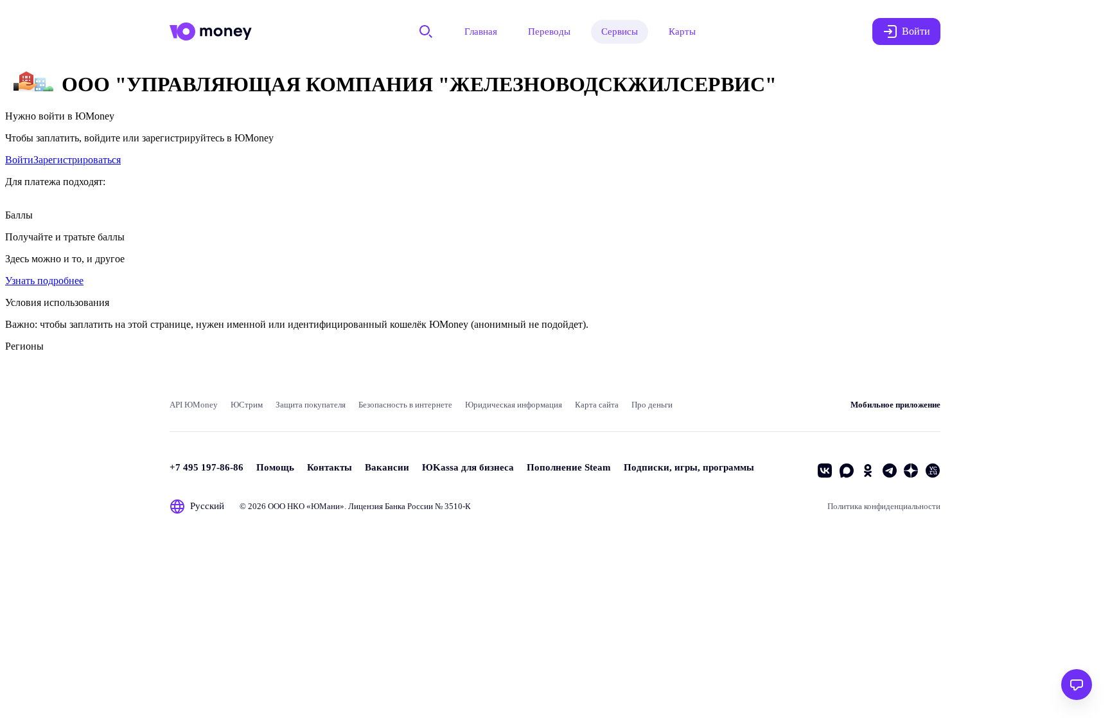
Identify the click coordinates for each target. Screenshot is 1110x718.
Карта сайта (597, 404)
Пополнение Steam (569, 467)
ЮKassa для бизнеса (468, 467)
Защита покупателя (311, 404)
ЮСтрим (247, 404)
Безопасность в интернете (405, 404)
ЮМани (325, 506)
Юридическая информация (513, 404)
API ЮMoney (194, 404)
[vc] (932, 470)
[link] (19, 159)
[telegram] (889, 470)
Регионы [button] (24, 346)
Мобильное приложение (895, 404)
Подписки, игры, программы (689, 467)
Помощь (275, 467)
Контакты (329, 467)
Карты (682, 31)
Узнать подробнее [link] (44, 280)
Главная (480, 31)
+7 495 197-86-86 (206, 467)
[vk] (825, 470)
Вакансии (387, 467)
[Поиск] (426, 31)
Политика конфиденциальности (883, 506)
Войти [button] (916, 31)
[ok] (868, 470)
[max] (846, 470)
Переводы (549, 31)
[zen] (911, 470)
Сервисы (619, 31)
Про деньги (652, 404)
